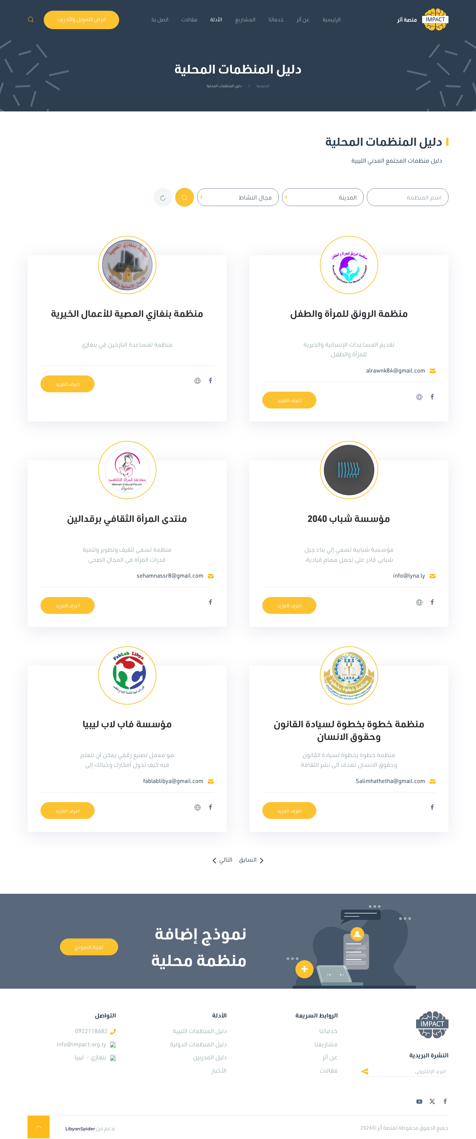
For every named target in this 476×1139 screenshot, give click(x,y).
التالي (225, 859)
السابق (248, 859)
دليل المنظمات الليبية (200, 1031)
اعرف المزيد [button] (289, 400)
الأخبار (219, 1070)
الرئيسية (332, 19)
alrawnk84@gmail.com (395, 370)
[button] (31, 19)
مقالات (189, 19)
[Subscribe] (369, 1072)
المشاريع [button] (245, 19)
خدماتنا (276, 19)
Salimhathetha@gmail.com (390, 781)
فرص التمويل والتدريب (81, 19)
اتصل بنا (160, 19)
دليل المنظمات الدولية (198, 1044)
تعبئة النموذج (89, 947)
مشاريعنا (326, 1044)
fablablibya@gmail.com (173, 781)
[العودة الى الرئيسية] (422, 19)
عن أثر (330, 1057)
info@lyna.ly (409, 575)
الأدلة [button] (216, 19)
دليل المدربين (210, 1057)
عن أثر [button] (303, 19)
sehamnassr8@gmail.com (170, 575)
